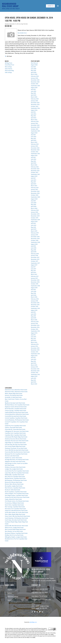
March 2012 (34, 384)
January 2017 (34, 278)
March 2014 (34, 342)
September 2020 (35, 197)
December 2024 (35, 102)
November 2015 (35, 304)
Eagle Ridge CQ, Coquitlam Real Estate (15, 442)
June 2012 (33, 378)
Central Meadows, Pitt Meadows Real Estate (17, 420)
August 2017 (34, 265)
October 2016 (34, 284)
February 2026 (35, 76)
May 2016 (33, 293)
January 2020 (34, 212)
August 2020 (34, 199)
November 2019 (35, 216)
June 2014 (33, 336)
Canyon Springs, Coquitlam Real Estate (15, 410)
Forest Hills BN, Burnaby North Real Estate (16, 450)
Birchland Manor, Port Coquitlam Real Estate (17, 405)
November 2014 (35, 327)
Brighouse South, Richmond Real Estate (16, 406)
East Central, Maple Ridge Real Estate (15, 446)
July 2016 (33, 289)
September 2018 (35, 242)
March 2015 (34, 320)
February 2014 (35, 344)
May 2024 (33, 116)
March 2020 (34, 208)
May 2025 (33, 93)
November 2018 (35, 238)
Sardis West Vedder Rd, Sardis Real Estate (16, 512)
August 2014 (34, 333)
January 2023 (34, 146)
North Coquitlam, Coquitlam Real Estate (16, 491)
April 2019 (33, 229)
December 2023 (35, 125)
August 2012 (34, 376)
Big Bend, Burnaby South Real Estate (15, 403)
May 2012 (33, 380)
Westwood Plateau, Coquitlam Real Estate (16, 533)
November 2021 (35, 170)
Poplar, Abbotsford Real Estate (13, 499)
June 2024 (33, 114)
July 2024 (33, 112)
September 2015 (35, 308)
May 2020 (33, 204)
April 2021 (33, 184)
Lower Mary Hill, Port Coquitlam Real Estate (16, 473)
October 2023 (34, 129)
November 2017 (35, 259)
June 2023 (33, 136)
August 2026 (34, 65)
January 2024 (34, 123)
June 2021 (33, 180)
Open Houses (8, 68)
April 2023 (33, 140)
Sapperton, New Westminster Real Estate (16, 510)
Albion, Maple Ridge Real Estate (13, 393)
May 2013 (33, 361)
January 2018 (34, 255)
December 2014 (35, 325)
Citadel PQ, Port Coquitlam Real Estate (15, 425)
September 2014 (35, 331)
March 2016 (34, 297)
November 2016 (35, 282)
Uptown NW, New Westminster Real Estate (16, 525)
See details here (22, 33)
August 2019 (34, 221)
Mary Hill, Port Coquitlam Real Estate (15, 476)
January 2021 (34, 189)
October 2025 (34, 83)
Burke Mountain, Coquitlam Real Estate (15, 408)
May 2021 (33, 182)
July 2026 (33, 66)
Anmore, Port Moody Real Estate (14, 395)
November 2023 (35, 127)
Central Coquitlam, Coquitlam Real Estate (16, 418)
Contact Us (50, 6)
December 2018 (35, 236)
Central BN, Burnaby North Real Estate (15, 416)
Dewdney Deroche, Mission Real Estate (15, 439)
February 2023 (35, 144)
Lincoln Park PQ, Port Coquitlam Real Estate (17, 471)
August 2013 (34, 355)
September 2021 (35, 174)
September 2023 (35, 131)
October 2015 (34, 306)
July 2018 (33, 246)
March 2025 (34, 97)
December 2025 (35, 80)
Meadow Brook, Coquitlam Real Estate (15, 478)
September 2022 (35, 153)
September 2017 (35, 263)
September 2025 (35, 85)
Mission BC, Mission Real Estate (13, 482)
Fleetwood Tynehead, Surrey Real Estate (16, 448)
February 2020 (35, 210)
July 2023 (33, 134)
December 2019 (35, 214)
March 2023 (34, 142)
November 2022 (35, 150)
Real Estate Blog (9, 70)
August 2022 (34, 155)
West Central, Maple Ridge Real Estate (15, 529)
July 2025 (33, 89)
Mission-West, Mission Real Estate (14, 484)
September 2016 (35, 285)
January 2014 (34, 346)
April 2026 (33, 72)
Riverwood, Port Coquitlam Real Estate (15, 508)
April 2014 (33, 340)
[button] (50, 5)
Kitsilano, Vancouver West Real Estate (15, 467)
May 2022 (33, 161)
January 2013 (34, 367)
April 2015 (33, 318)
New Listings (8, 66)
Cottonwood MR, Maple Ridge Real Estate (16, 437)
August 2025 (34, 87)
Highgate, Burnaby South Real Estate (15, 461)
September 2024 (35, 108)
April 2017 (33, 272)
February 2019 (35, 233)
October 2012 (34, 372)
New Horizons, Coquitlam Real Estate (15, 488)
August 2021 (34, 176)
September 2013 (35, 353)
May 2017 (33, 270)
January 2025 (34, 100)
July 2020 (33, 201)
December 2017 (35, 257)
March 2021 (34, 185)
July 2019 (33, 223)
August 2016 (34, 287)
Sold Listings (8, 72)
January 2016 (34, 301)
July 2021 (33, 178)
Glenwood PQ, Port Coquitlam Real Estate (16, 454)
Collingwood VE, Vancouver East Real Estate (17, 431)
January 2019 (34, 235)
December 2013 (35, 348)
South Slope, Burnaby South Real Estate (16, 520)
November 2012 (35, 370)
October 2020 (34, 195)
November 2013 (35, 350)
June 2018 (33, 248)
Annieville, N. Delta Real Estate (13, 397)
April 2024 (33, 117)
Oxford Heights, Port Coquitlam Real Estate (16, 493)
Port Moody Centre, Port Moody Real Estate (17, 501)
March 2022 (34, 165)
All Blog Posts (8, 63)
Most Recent (34, 63)
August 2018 (34, 244)
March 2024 (34, 119)
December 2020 (35, 191)
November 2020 (35, 193)
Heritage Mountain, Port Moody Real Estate (17, 459)
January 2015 (34, 323)
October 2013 (34, 352)
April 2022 (33, 163)
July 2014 (33, 335)
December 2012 (35, 369)
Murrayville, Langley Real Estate (13, 486)
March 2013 (34, 365)
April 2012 (33, 382)
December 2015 (35, 302)
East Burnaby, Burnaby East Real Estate (16, 444)
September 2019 (35, 219)
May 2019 (33, 227)
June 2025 (33, 91)
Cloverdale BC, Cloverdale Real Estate (15, 429)
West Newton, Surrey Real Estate (14, 531)
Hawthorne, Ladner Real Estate (13, 457)
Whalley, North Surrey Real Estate (14, 535)
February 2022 (35, 167)
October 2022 (34, 151)
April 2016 (33, 295)
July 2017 (33, 267)
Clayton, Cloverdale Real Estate (13, 427)
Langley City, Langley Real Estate (14, 469)
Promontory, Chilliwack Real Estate (14, 503)
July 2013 (33, 357)
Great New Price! (9, 65)
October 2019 (34, 218)
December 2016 (35, 280)
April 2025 (33, 95)
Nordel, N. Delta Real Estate (12, 490)
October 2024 (34, 106)
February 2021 (35, 187)
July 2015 (33, 312)
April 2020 (33, 206)
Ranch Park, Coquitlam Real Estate (14, 505)
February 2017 (35, 276)
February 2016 (35, 299)
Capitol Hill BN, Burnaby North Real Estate (16, 412)
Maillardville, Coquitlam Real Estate (14, 474)
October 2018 (34, 240)
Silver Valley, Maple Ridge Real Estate (15, 514)
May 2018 (33, 250)
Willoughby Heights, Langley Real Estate (16, 537)
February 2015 (35, 321)
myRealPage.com (33, 622)
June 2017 (33, 269)
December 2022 (35, 148)
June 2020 (33, 202)
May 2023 (33, 138)
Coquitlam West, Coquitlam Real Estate (15, 435)
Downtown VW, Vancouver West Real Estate (16, 440)
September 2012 (35, 374)
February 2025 (35, 99)
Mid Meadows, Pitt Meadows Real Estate (16, 480)
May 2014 (33, 338)
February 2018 (35, 253)
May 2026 (33, 70)
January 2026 (34, 78)
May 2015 (33, 316)
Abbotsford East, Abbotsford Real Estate (16, 389)
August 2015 (34, 310)
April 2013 (33, 363)
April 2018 (33, 251)
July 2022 (33, 157)
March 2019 (34, 231)
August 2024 (34, 110)
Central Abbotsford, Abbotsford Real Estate (17, 414)
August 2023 (34, 133)
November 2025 (35, 82)
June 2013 (33, 359)
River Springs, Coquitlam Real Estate (15, 506)
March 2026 (34, 74)
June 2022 (33, 159)
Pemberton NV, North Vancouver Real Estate (17, 497)
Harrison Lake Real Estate (12, 456)
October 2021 (34, 172)
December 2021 (35, 168)
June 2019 (33, 225)
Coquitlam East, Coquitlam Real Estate (15, 433)
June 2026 (33, 68)
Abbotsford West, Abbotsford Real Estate (16, 391)
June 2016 (33, 291)
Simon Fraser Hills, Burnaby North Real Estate (17, 516)
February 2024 (35, 121)
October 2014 (34, 329)
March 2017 (34, 274)
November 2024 (35, 104)
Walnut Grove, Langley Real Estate (14, 527)
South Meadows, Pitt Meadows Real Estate (16, 518)
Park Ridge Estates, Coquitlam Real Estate (16, 495)
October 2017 (34, 261)
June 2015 (33, 314)
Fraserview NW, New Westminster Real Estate (17, 452)
